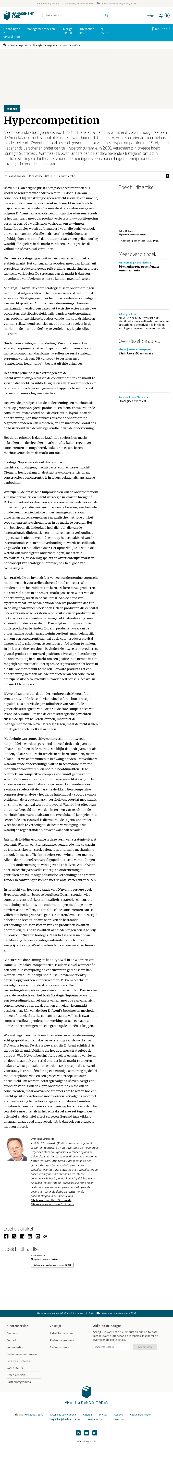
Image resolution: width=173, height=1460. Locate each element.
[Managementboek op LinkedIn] (78, 1432)
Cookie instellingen (140, 1414)
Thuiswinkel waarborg (30, 1414)
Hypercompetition (72, 45)
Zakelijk (55, 1326)
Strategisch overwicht (132, 401)
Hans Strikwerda (16, 176)
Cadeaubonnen (59, 1347)
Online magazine (19, 45)
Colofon (87, 1414)
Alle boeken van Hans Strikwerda (51, 1200)
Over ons (12, 1333)
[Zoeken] (106, 15)
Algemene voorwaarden (63, 1414)
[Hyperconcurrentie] (130, 209)
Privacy (103, 1414)
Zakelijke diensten (61, 1333)
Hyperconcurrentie (82, 147)
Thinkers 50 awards (136, 353)
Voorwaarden (15, 1347)
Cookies (118, 1414)
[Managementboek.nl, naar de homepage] (18, 19)
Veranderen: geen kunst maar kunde (139, 268)
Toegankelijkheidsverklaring (64, 1419)
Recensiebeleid (16, 1375)
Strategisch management (45, 45)
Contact (11, 1340)
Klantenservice (17, 1326)
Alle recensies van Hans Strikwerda (52, 1204)
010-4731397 (162, 29)
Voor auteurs (15, 1368)
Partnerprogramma (19, 1382)
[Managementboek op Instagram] (94, 1432)
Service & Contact (97, 1419)
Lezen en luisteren (18, 1361)
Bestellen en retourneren (23, 1354)
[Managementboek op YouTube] (86, 1432)
